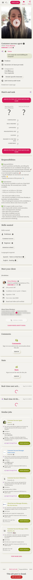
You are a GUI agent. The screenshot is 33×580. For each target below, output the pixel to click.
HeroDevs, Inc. (11, 531)
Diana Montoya (10, 45)
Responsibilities (23, 569)
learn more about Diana (17, 325)
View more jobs (16, 556)
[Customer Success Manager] (16, 458)
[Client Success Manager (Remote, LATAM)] (16, 510)
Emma (10, 51)
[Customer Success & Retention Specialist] (16, 485)
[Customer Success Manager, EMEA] (16, 537)
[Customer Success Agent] (16, 430)
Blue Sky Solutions (12, 505)
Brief (4, 569)
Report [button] (23, 4)
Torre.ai (9, 422)
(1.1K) (10, 47)
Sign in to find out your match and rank (16, 100)
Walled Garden (11, 452)
